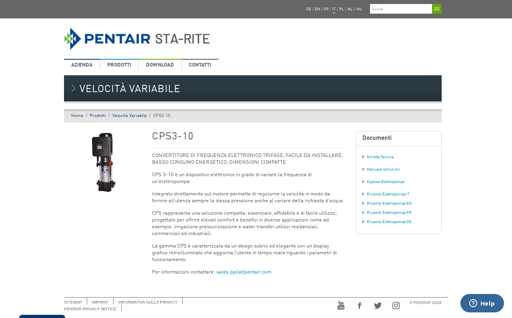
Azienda (81, 65)
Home (77, 116)
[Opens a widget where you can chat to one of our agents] (482, 304)
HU (359, 9)
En (317, 9)
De (308, 9)
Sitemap (73, 302)
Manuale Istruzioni (383, 169)
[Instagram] (396, 304)
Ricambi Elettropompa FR (389, 213)
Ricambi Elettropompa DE (389, 222)
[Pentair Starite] (189, 38)
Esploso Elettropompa (385, 182)
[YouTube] (341, 304)
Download (160, 65)
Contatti (200, 65)
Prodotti (119, 65)
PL (341, 9)
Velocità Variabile (129, 116)
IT (334, 9)
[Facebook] (359, 304)
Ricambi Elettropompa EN (389, 203)
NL (350, 9)
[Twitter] (377, 304)
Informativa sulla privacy (148, 302)
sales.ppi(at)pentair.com (243, 272)
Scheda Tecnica (380, 157)
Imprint (100, 302)
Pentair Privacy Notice (90, 309)
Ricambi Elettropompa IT (388, 194)
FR (326, 9)
